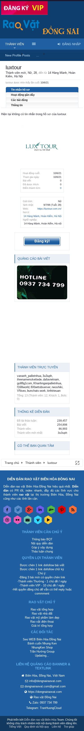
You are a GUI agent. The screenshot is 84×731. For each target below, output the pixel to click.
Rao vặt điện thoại (42, 621)
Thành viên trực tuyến (37, 367)
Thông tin (17, 105)
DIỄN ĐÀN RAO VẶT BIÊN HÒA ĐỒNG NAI (41, 479)
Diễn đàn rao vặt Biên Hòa (40, 719)
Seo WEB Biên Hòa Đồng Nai (42, 639)
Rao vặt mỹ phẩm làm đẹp (42, 617)
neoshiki (57, 387)
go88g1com (24, 383)
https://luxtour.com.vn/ (49, 208)
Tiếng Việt (15, 726)
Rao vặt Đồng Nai (45, 697)
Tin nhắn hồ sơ (20, 89)
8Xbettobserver (40, 387)
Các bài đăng (19, 100)
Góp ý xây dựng (42, 547)
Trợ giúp (69, 726)
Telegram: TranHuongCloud (43, 708)
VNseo (21, 390)
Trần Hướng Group (42, 651)
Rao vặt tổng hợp (42, 609)
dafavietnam (51, 379)
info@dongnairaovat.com (45, 681)
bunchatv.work (36, 390)
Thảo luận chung (42, 551)
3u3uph (47, 376)
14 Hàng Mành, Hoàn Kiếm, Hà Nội (42, 216)
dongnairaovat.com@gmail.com (45, 686)
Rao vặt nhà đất (42, 613)
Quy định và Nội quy (36, 726)
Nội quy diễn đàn (42, 543)
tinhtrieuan (53, 390)
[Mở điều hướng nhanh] (77, 462)
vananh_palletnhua (29, 376)
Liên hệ (56, 726)
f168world (23, 387)
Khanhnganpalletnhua (47, 383)
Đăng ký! (42, 241)
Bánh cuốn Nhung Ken (42, 643)
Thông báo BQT (42, 539)
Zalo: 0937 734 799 (44, 702)
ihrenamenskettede (29, 379)
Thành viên (14, 44)
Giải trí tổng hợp (42, 625)
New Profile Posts (17, 55)
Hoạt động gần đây (23, 94)
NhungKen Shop (42, 647)
